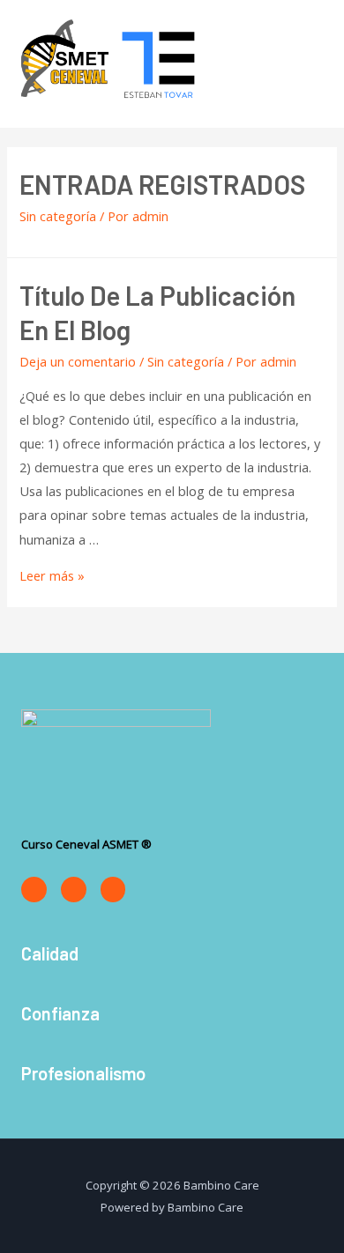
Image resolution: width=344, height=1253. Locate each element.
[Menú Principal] (307, 63)
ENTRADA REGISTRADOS (162, 184)
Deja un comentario (77, 361)
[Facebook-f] (34, 889)
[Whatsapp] (113, 889)
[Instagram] (73, 889)
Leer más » (52, 575)
